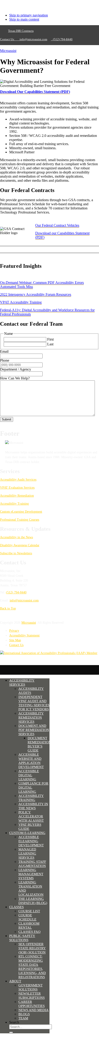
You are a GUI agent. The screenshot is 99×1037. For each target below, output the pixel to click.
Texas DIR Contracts (21, 30)
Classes (16, 907)
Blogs (24, 1014)
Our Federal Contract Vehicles (57, 225)
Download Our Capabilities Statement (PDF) (35, 92)
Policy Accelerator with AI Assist (31, 816)
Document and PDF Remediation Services (33, 730)
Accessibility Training (14, 503)
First (50, 339)
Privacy (14, 630)
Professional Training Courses (19, 519)
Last (50, 344)
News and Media (33, 1010)
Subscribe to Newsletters (16, 553)
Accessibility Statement (24, 635)
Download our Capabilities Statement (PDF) (62, 235)
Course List (29, 911)
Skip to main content (24, 19)
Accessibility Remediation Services (31, 717)
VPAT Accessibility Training (21, 302)
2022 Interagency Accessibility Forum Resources (35, 294)
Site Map (15, 640)
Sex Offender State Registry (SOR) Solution (32, 948)
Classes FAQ (29, 932)
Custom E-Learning (27, 833)
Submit (6, 419)
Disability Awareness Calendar (19, 545)
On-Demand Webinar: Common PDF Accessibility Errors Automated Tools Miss (42, 285)
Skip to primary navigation (28, 15)
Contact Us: (8, 39)
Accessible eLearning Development (31, 841)
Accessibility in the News (16, 537)
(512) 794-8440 (62, 39)
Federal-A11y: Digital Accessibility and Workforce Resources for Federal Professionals (47, 312)
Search (14, 1022)
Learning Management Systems (30, 874)
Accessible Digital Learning (28, 775)
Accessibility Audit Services (18, 479)
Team (23, 1018)
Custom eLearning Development (21, 511)
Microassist (8, 51)
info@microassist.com (33, 39)
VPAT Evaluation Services (17, 487)
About (15, 981)
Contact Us (16, 645)
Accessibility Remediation (17, 495)
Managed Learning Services (27, 853)
